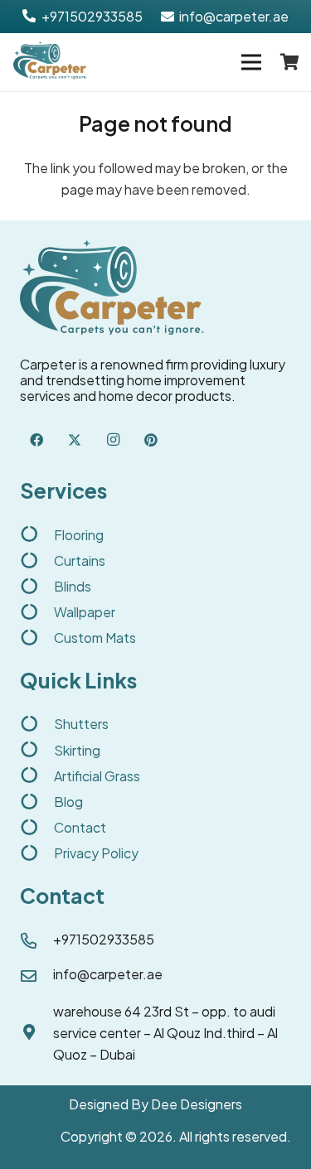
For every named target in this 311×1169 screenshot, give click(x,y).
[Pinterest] (151, 439)
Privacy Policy (96, 853)
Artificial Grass (97, 776)
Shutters (81, 723)
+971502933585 (103, 939)
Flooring (79, 534)
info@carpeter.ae (108, 974)
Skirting (77, 750)
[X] (74, 439)
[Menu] (251, 62)
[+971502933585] (36, 942)
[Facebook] (36, 439)
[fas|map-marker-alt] (36, 1033)
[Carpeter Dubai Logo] (50, 62)
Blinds (72, 586)
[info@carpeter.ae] (36, 977)
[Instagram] (112, 439)
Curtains (79, 560)
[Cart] (290, 62)
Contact (80, 827)
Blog (68, 801)
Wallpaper (84, 612)
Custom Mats (95, 637)
